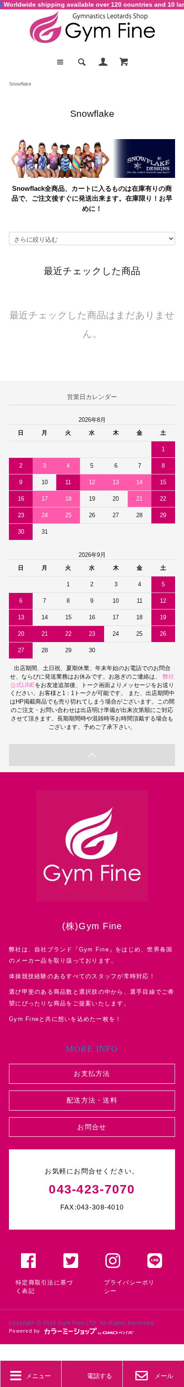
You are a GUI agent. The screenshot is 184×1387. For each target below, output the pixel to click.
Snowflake (20, 83)
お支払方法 (92, 1073)
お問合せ (91, 1127)
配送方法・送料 (92, 1100)
